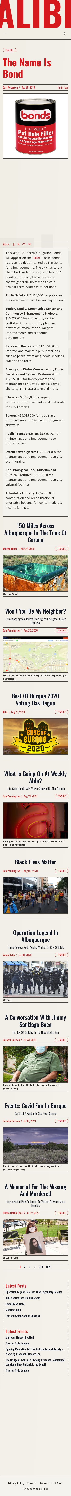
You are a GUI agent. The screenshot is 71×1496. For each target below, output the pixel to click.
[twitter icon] (18, 244)
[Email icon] (29, 244)
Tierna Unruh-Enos (13, 1213)
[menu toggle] (4, 34)
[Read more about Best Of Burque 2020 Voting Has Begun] (35, 738)
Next (49, 1267)
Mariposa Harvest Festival (20, 1337)
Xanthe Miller (10, 549)
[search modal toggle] (65, 33)
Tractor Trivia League (17, 1343)
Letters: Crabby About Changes (23, 1316)
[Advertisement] (35, 199)
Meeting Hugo (13, 1310)
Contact (32, 1483)
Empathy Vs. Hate (15, 1304)
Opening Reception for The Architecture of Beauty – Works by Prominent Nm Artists (35, 1351)
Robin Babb (9, 955)
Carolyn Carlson (11, 1040)
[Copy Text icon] (23, 244)
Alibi (5, 712)
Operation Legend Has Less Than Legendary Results (34, 1292)
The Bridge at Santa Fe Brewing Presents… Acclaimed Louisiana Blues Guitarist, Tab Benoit (35, 1362)
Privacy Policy (16, 1483)
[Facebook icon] (14, 244)
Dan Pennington (11, 630)
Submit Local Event (52, 1483)
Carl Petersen (10, 87)
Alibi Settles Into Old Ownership (23, 1298)
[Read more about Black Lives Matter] (35, 897)
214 (41, 1267)
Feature (9, 50)
